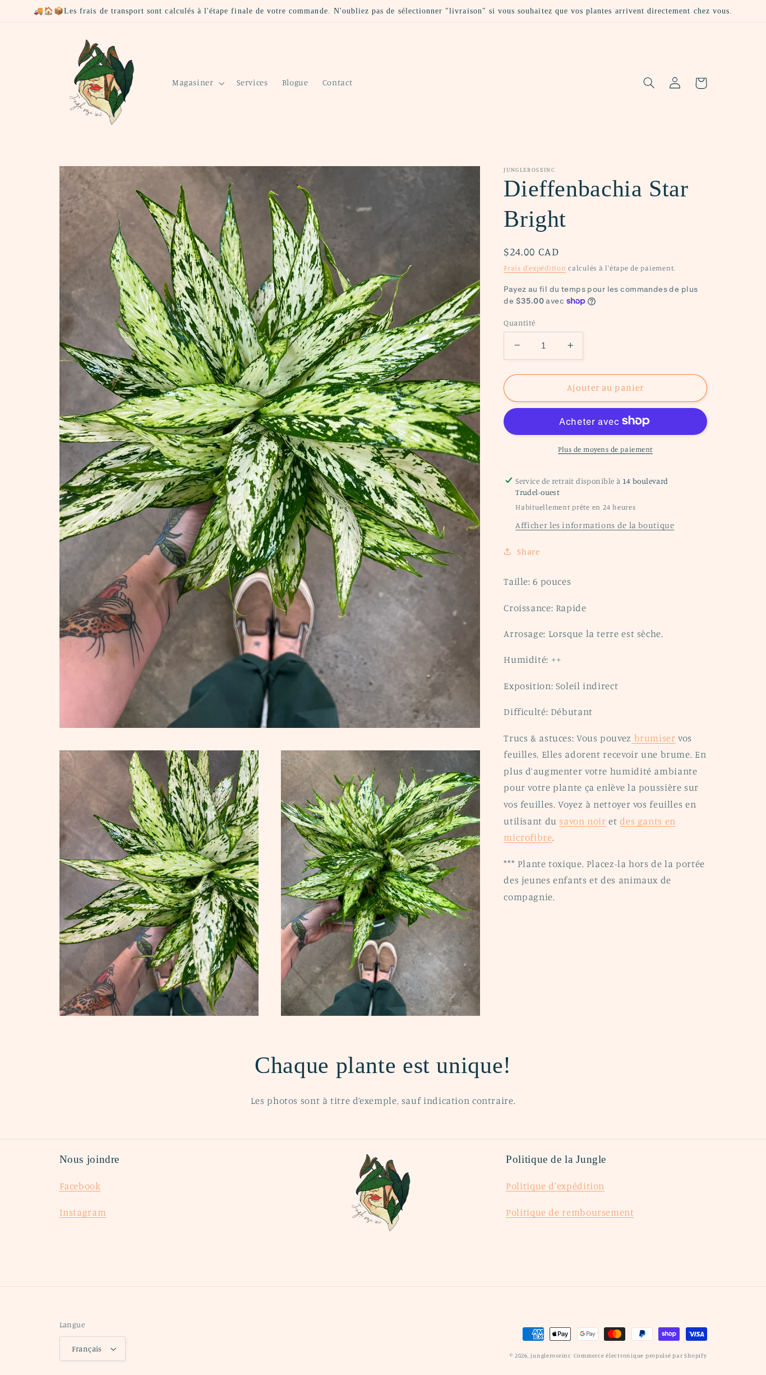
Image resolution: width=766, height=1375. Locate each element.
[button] (197, 83)
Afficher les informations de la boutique (594, 524)
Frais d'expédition (535, 267)
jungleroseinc (550, 1355)
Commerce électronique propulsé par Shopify (640, 1355)
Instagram (83, 1212)
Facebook (80, 1185)
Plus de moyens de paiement (605, 448)
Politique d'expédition (555, 1185)
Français (87, 1348)
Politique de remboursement (570, 1212)
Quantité (519, 322)
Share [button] (528, 551)
